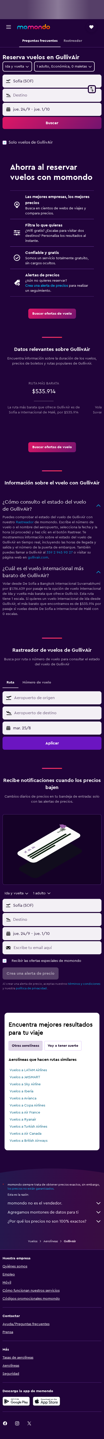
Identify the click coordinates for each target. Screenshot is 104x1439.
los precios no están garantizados (31, 1188)
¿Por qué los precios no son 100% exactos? (47, 1221)
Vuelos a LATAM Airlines (28, 1070)
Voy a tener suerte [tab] (63, 1046)
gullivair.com (38, 557)
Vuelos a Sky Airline (25, 1084)
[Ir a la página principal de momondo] (33, 26)
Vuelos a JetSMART (25, 1077)
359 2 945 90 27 (59, 552)
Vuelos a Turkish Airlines (28, 1126)
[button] (8, 26)
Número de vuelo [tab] (36, 682)
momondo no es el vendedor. (35, 1203)
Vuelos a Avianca (23, 1098)
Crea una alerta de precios (46, 285)
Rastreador (25, 522)
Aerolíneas (50, 1241)
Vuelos (32, 1241)
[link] (52, 314)
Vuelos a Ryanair (23, 1119)
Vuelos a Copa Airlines (27, 1105)
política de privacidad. (31, 988)
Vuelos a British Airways (28, 1140)
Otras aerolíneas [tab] (25, 1046)
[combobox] (56, 697)
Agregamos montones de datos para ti (43, 1212)
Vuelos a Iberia (21, 1091)
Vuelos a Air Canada (25, 1133)
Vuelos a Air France (25, 1112)
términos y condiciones (84, 983)
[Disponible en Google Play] (16, 1401)
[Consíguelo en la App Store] (46, 1401)
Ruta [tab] (10, 682)
